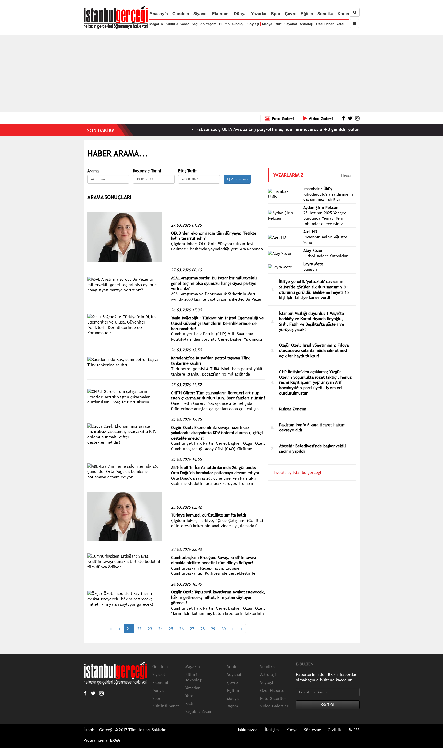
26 (181, 628)
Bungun (310, 269)
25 (171, 628)
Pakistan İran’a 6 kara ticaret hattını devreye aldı (312, 427)
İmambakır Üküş (317, 188)
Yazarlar (259, 14)
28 (202, 628)
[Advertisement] (221, 73)
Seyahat (290, 24)
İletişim (272, 729)
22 (139, 628)
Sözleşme (312, 729)
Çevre (290, 14)
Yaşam (232, 706)
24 (160, 628)
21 (129, 628)
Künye (292, 729)
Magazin (156, 24)
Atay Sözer (313, 250)
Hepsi (346, 175)
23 (150, 628)
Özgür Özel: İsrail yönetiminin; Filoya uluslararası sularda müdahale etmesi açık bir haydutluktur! (314, 350)
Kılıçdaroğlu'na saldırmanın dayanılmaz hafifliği (328, 196)
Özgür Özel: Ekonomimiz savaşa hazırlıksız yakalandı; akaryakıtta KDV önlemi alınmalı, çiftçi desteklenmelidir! (217, 432)
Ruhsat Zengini (292, 409)
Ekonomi (220, 14)
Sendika (325, 14)
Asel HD (310, 231)
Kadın (343, 14)
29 (213, 628)
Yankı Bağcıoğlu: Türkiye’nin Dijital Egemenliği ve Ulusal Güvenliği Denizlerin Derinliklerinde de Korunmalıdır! (217, 323)
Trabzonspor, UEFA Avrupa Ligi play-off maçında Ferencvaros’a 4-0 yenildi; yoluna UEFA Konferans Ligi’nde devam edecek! (303, 129)
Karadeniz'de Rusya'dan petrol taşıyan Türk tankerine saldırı (210, 360)
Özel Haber (325, 24)
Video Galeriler (274, 706)
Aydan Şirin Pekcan (320, 207)
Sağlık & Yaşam (204, 24)
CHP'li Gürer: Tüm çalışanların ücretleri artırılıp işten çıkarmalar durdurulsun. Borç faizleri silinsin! (218, 395)
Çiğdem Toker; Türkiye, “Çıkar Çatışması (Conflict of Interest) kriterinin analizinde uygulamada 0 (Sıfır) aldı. (217, 526)
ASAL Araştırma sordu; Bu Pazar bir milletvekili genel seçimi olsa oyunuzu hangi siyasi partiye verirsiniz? (214, 283)
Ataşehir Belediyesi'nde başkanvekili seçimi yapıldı (312, 448)
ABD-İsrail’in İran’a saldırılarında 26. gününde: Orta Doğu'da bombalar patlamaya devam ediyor (215, 470)
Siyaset (200, 14)
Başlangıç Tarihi (147, 171)
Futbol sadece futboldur (325, 256)
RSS (356, 729)
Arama (93, 171)
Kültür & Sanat (177, 24)
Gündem (180, 14)
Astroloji (306, 24)
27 (192, 628)
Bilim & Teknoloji (194, 677)
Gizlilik (334, 729)
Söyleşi (253, 24)
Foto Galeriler (273, 698)
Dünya (240, 14)
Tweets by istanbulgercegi (297, 472)
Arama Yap (239, 179)
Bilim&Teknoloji (232, 24)
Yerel (340, 24)
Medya (267, 24)
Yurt (278, 24)
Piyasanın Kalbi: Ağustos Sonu (325, 239)
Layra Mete (313, 264)
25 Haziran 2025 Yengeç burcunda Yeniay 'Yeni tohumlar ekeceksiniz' (324, 218)
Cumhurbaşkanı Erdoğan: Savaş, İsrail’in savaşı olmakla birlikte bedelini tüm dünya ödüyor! (213, 559)
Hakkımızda (246, 729)
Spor (275, 14)
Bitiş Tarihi (188, 171)
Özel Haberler (273, 690)
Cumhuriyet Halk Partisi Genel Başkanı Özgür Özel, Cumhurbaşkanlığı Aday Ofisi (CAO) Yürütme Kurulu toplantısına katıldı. (218, 448)
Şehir (232, 666)
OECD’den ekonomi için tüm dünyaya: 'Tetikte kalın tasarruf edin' (213, 235)
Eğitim (307, 14)
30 (224, 628)
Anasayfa (158, 14)
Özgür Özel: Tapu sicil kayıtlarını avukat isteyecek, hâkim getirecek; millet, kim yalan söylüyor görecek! (218, 597)
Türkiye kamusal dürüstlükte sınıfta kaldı (208, 515)
